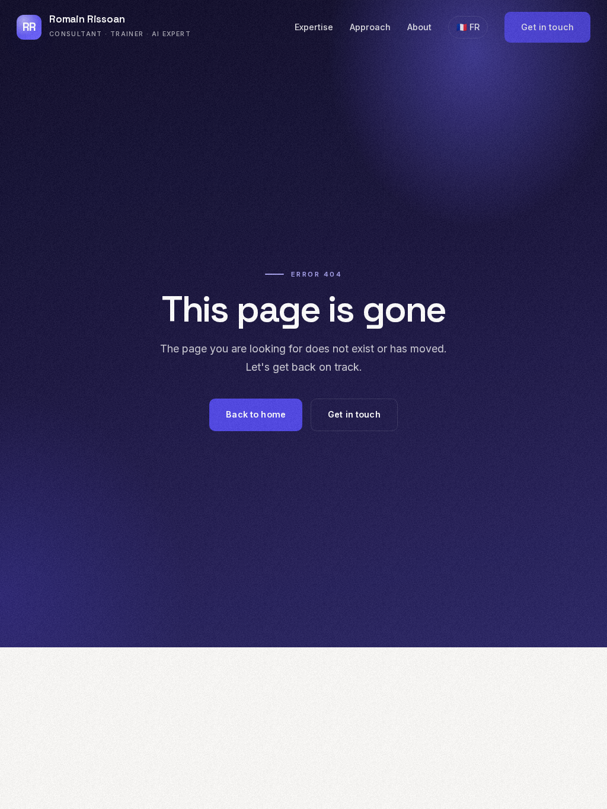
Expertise (314, 27)
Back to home (256, 414)
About (419, 27)
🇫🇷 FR (468, 27)
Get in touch (547, 27)
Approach (370, 27)
